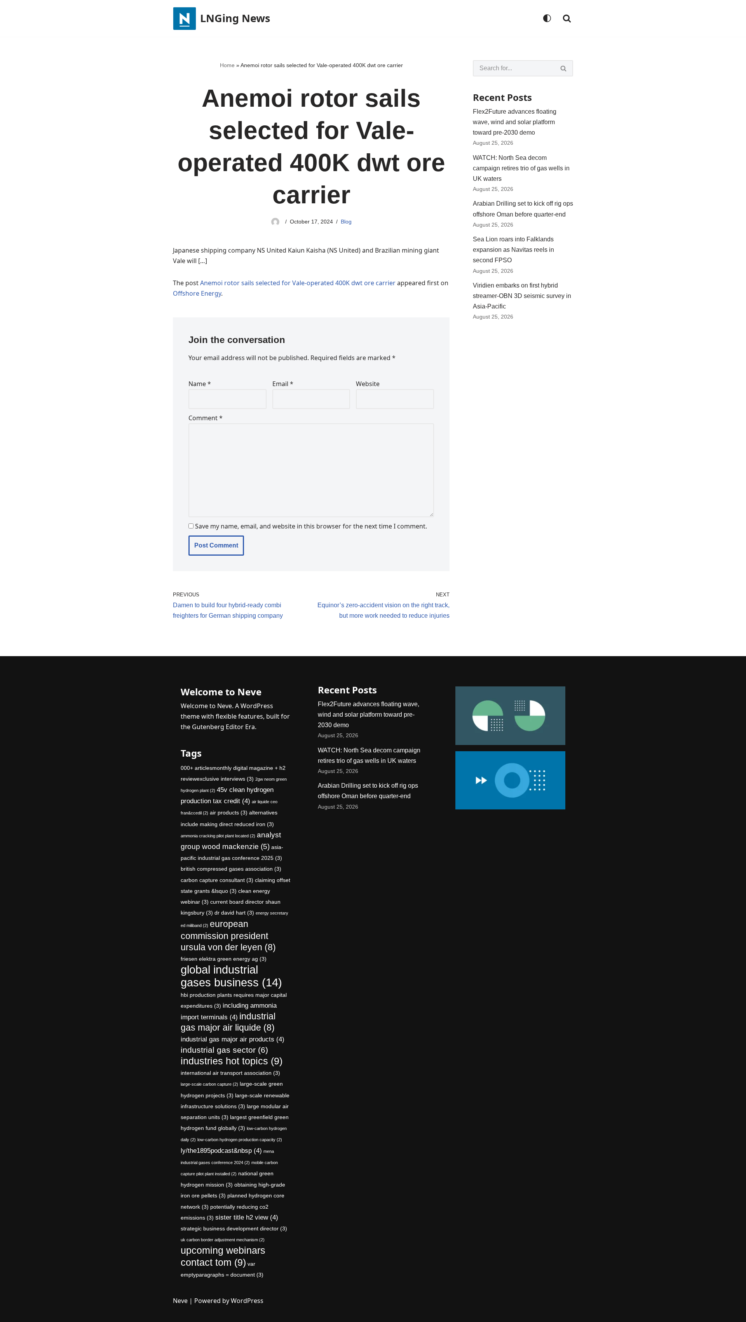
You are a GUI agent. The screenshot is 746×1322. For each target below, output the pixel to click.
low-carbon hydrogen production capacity (239, 1139)
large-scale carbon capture (209, 1084)
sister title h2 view (246, 1217)
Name (199, 383)
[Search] (567, 18)
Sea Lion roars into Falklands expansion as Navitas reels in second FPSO (513, 249)
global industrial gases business (231, 975)
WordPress (247, 1300)
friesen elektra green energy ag (224, 959)
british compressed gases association (231, 869)
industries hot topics (231, 1061)
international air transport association (230, 1073)
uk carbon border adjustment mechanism (223, 1239)
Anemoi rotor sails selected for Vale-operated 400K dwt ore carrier (298, 283)
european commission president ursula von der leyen (228, 935)
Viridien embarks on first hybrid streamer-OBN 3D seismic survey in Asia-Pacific (522, 296)
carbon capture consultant (217, 880)
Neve (180, 1300)
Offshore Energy (197, 293)
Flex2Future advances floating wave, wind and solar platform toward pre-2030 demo (514, 122)
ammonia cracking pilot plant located (218, 835)
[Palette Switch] (547, 18)
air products (229, 812)
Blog (346, 221)
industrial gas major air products (232, 1039)
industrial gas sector (224, 1049)
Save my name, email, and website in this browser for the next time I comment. (311, 526)
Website (368, 383)
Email (282, 383)
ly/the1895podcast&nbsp (221, 1150)
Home (227, 65)
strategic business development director (234, 1228)
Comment (205, 418)
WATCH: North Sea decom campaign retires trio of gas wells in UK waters (521, 168)
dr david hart (234, 913)
